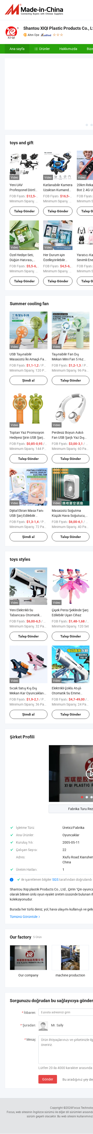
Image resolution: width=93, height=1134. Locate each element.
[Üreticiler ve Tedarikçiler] (35, 9)
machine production (70, 940)
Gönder (47, 1044)
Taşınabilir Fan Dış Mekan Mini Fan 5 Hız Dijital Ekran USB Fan (67, 324)
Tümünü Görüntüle (23, 881)
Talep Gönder (24, 176)
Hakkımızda (68, 48)
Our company (28, 940)
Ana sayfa (17, 48)
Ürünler (44, 48)
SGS (55, 844)
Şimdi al (28, 345)
